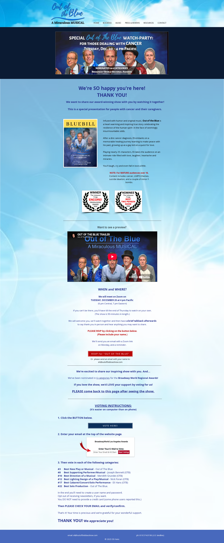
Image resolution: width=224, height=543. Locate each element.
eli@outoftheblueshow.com (110, 362)
